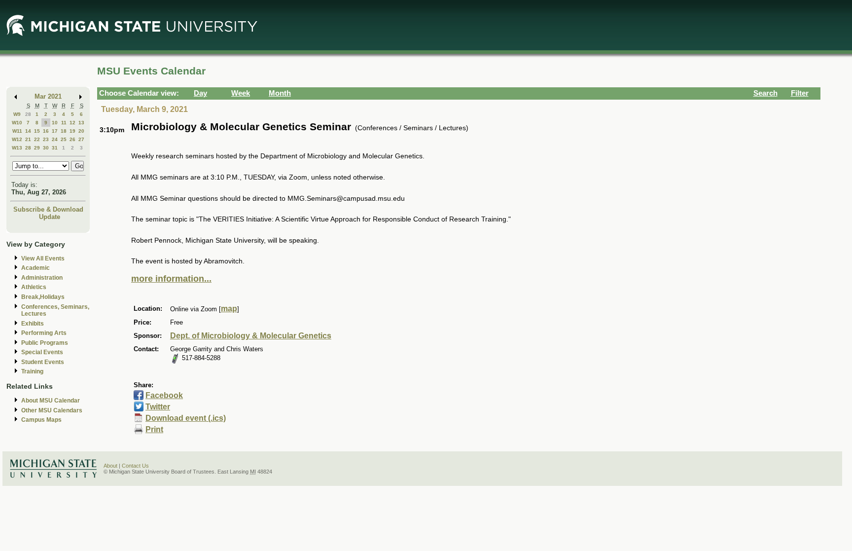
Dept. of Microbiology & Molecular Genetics (250, 335)
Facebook (164, 395)
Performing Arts (44, 333)
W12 (17, 139)
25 (64, 139)
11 (64, 122)
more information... (171, 279)
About (110, 466)
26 (72, 139)
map (229, 308)
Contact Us (135, 466)
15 (37, 131)
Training (32, 371)
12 (72, 122)
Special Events (42, 352)
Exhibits (32, 323)
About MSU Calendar (50, 400)
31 (55, 147)
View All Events (43, 258)
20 (81, 131)
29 (37, 147)
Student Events (42, 362)
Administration (42, 277)
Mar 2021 (48, 96)
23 (46, 139)
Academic (35, 267)
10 (55, 122)
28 (28, 114)
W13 (17, 147)
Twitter (157, 407)
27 (81, 139)
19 (72, 131)
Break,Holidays (43, 297)
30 (46, 147)
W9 (17, 114)
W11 (17, 131)
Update (49, 216)
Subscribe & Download (48, 209)
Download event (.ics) (185, 418)
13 (81, 122)
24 (55, 139)
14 (28, 131)
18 (64, 131)
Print (154, 429)
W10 (17, 122)
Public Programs (44, 342)
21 (28, 139)
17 (55, 131)
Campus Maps (41, 419)
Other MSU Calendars (51, 410)
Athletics (33, 287)
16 (46, 131)
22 (37, 139)
